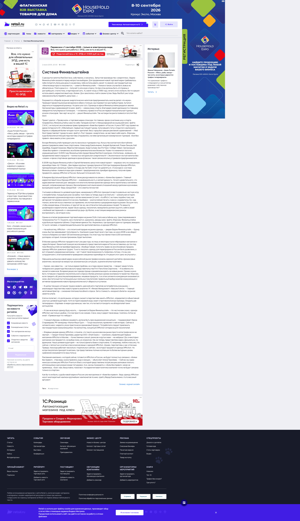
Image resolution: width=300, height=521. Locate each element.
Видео (148, 454)
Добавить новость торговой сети (41, 478)
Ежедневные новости (19, 323)
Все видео (11, 269)
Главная (7, 41)
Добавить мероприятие (129, 480)
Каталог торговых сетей (96, 446)
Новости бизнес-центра (96, 442)
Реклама (124, 438)
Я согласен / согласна (130, 512)
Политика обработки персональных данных (95, 498)
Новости (10, 446)
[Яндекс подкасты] (66, 24)
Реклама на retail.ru (14, 48)
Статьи (17, 41)
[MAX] (44, 24)
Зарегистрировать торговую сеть (41, 472)
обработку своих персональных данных (20, 365)
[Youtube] (55, 24)
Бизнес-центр (94, 438)
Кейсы (9, 454)
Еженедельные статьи (19, 327)
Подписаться (20, 355)
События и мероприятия (20, 335)
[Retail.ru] (17, 24)
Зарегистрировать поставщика (67, 472)
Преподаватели (66, 452)
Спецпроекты (153, 438)
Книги (149, 467)
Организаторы (39, 446)
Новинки (149, 471)
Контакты (159, 496)
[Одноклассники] (51, 24)
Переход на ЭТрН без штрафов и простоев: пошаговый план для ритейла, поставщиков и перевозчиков (20, 197)
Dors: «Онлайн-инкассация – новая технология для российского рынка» (19, 228)
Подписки (11, 475)
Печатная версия (126, 450)
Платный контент (126, 454)
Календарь (38, 442)
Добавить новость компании (67, 478)
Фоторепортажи (13, 457)
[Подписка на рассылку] (36, 24)
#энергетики (53, 388)
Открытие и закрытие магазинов (19, 340)
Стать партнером (153, 450)
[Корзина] (155, 24)
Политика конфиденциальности (91, 494)
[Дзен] (62, 24)
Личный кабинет (15, 467)
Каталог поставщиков (95, 450)
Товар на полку (125, 457)
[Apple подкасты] (74, 24)
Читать (151, 92)
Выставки (37, 450)
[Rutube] (59, 24)
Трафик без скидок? (154, 479)
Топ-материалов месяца (20, 331)
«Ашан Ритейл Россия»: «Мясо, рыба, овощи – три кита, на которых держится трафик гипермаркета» (20, 135)
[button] (56, 33)
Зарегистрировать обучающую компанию (95, 475)
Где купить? (150, 482)
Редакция (143, 496)
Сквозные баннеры (127, 446)
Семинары (64, 442)
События (38, 438)
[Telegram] (47, 24)
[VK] (40, 24)
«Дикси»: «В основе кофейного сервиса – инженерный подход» (16, 166)
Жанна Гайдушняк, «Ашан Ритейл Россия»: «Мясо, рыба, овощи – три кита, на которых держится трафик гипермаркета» (161, 73)
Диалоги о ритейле (153, 442)
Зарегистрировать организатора (127, 475)
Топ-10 (149, 475)
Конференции (39, 454)
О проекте (127, 496)
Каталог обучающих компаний (68, 447)
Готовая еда (151, 446)
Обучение (65, 438)
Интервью (11, 450)
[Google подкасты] (70, 24)
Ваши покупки (12, 471)
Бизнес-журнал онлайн (129, 384)
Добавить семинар (94, 480)
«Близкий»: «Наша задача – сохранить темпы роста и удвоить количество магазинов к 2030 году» (19, 260)
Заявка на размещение (129, 442)
